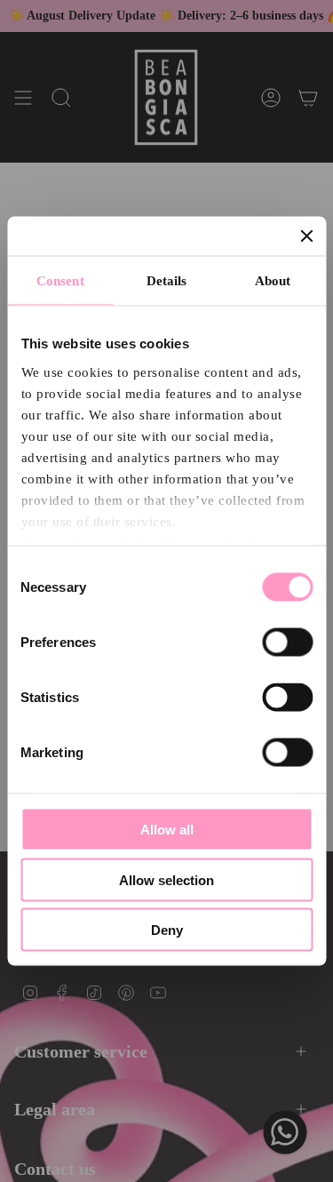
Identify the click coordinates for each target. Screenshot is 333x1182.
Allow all (167, 829)
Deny (167, 930)
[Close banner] (306, 236)
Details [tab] (167, 281)
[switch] (287, 642)
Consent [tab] (60, 281)
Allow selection (166, 879)
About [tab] (273, 281)
